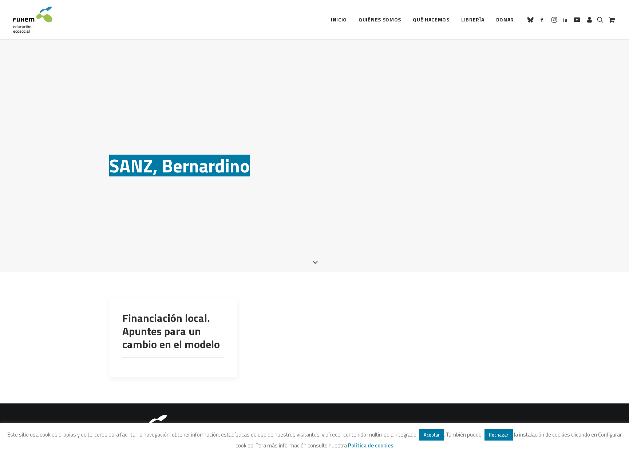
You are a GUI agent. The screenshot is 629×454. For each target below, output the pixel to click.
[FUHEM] (32, 20)
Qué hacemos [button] (431, 19)
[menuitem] (339, 19)
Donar (505, 19)
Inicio (339, 19)
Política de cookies (370, 445)
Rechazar (499, 434)
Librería (472, 19)
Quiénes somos (380, 19)
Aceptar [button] (432, 434)
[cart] (611, 19)
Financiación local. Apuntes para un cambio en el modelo (171, 331)
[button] (531, 19)
